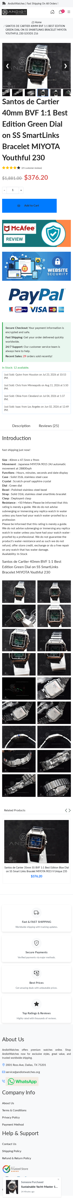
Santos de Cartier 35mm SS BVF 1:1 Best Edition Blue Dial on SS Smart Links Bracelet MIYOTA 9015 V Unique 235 (36, 870)
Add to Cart (31, 205)
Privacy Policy (11, 1117)
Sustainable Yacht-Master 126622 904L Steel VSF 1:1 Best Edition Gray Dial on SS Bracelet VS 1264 (39, 1186)
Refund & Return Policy (16, 1158)
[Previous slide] (66, 810)
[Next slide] (69, 810)
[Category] (69, 12)
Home (37, 22)
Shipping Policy (11, 1151)
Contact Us (9, 1144)
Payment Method (13, 1124)
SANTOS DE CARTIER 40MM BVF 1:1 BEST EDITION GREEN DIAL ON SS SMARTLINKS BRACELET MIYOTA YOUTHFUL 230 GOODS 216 (35, 30)
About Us (8, 1103)
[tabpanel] (36, 852)
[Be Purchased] (12, 1187)
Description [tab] (21, 426)
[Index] (52, 12)
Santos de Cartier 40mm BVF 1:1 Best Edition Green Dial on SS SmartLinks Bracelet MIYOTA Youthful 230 (31, 567)
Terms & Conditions (14, 1110)
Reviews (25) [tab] (49, 426)
